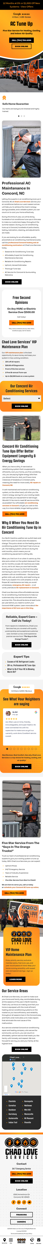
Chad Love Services (22, 201)
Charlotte (12, 1101)
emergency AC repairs (21, 585)
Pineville (27, 1122)
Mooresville (28, 1114)
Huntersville (13, 1118)
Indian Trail (13, 1122)
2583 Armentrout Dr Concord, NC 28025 (21, 1195)
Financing (21, 1214)
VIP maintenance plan (14, 352)
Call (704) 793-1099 (21, 40)
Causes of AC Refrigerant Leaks (20, 661)
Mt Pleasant (28, 1118)
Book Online (21, 46)
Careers (21, 1221)
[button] (7, 748)
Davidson (12, 1110)
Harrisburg (13, 1114)
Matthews (28, 1105)
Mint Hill (27, 1110)
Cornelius (12, 1105)
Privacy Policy (28, 1233)
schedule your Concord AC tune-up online (21, 887)
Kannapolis (28, 1101)
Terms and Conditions (17, 1233)
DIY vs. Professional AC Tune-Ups (21, 665)
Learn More (15, 979)
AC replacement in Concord (27, 587)
